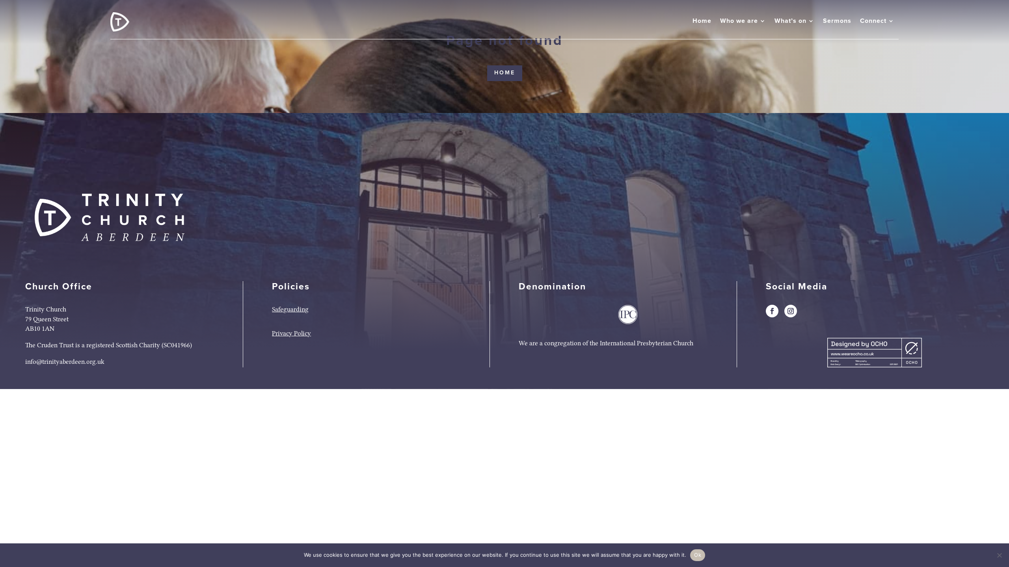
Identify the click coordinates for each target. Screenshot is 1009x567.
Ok (697, 555)
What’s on (790, 21)
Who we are (739, 21)
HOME (504, 73)
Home (702, 21)
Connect (873, 21)
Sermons (837, 21)
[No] (999, 555)
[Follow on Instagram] (790, 311)
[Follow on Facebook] (772, 311)
